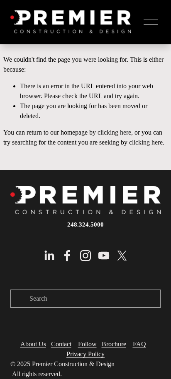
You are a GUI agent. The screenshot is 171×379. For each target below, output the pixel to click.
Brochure (114, 344)
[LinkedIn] (49, 255)
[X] (122, 255)
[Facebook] (67, 255)
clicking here (114, 132)
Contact (61, 344)
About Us (33, 344)
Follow (87, 344)
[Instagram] (85, 255)
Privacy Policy (85, 353)
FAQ (139, 344)
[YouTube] (104, 255)
